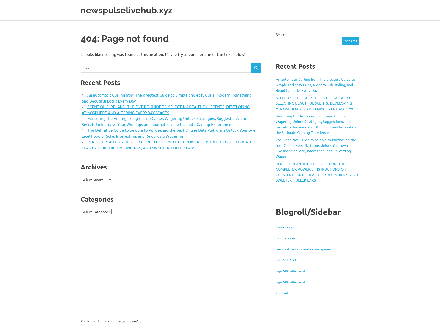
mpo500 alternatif (290, 271)
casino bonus (286, 238)
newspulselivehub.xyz (127, 10)
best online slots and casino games (304, 249)
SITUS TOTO (286, 260)
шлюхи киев (286, 227)
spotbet (282, 293)
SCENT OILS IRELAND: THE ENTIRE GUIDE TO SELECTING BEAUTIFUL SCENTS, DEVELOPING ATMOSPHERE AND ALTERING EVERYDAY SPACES (317, 103)
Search (281, 34)
